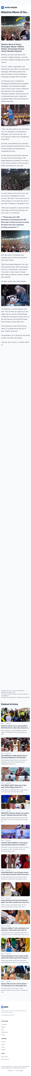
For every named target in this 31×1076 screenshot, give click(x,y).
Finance (3, 1034)
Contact (3, 1044)
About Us (3, 1041)
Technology (4, 1024)
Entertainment (4, 1032)
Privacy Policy (4, 1056)
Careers (3, 1047)
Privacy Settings (19, 1070)
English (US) (11, 1070)
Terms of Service (5, 1059)
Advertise (3, 1049)
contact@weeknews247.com (8, 1015)
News (2, 1029)
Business (3, 1027)
